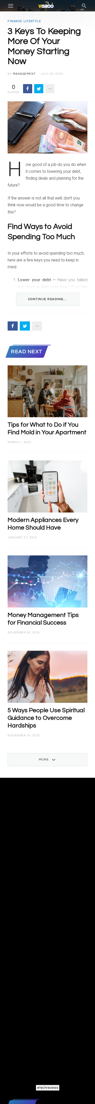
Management (24, 73)
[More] (49, 88)
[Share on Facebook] (27, 88)
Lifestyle (32, 21)
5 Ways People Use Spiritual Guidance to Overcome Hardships (46, 718)
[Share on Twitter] (38, 88)
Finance (15, 21)
